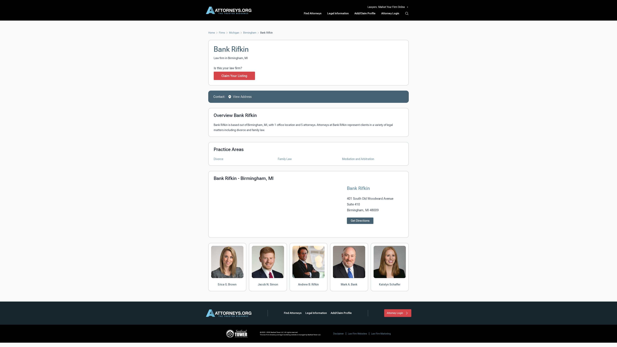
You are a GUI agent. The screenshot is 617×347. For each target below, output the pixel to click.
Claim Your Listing (234, 76)
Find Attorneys (313, 13)
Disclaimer (338, 333)
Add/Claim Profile (365, 13)
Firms (222, 32)
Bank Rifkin (358, 188)
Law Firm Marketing (381, 333)
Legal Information (338, 13)
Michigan (234, 32)
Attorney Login (390, 13)
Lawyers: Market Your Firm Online (386, 7)
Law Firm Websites (357, 333)
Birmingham (249, 32)
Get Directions (360, 220)
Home (211, 32)
